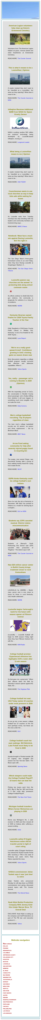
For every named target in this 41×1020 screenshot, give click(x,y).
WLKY (20, 469)
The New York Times (24, 797)
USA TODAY (22, 182)
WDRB (20, 306)
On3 (19, 731)
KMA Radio (21, 644)
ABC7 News (21, 434)
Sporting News (22, 766)
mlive (19, 830)
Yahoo (20, 923)
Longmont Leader (23, 142)
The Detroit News (23, 893)
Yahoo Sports (22, 369)
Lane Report (22, 338)
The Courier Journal (24, 58)
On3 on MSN (22, 511)
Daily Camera (22, 406)
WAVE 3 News (22, 226)
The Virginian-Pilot (24, 689)
